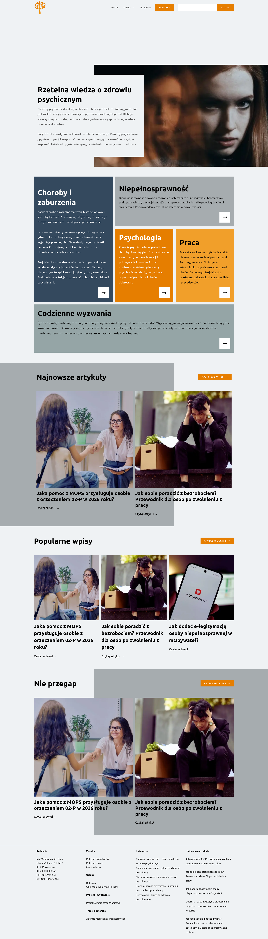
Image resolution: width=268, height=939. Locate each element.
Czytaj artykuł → (47, 508)
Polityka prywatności (97, 858)
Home (114, 7)
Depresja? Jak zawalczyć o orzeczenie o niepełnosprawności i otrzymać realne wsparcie (207, 906)
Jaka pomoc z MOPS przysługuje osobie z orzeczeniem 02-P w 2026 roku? (83, 496)
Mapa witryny (93, 866)
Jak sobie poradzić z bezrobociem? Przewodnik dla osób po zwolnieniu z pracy (178, 499)
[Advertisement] (134, 38)
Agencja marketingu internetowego (105, 918)
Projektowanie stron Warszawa (103, 902)
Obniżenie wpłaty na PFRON (102, 886)
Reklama (145, 7)
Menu (127, 7)
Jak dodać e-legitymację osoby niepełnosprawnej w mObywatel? (200, 633)
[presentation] (84, 439)
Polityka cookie (94, 862)
